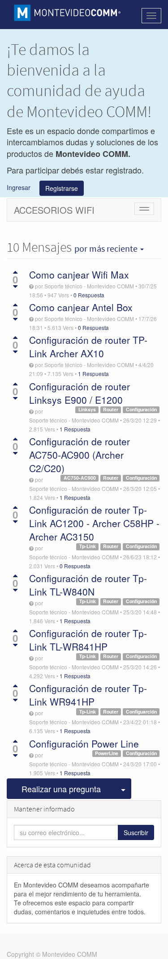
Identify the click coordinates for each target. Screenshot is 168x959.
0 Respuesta (88, 295)
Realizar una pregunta (61, 788)
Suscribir (136, 832)
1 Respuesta (93, 373)
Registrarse (61, 188)
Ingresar (18, 186)
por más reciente (106, 248)
